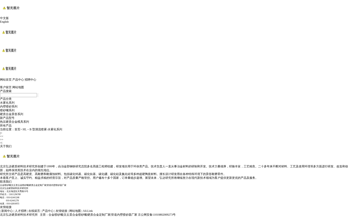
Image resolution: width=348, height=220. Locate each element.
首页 (17, 129)
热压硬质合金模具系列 (14, 121)
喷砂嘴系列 (7, 110)
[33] (9, 76)
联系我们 (6, 181)
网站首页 (6, 79)
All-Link (88, 210)
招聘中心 (30, 79)
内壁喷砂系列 (8, 106)
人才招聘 (20, 210)
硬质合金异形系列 (11, 114)
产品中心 (18, 79)
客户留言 (6, 87)
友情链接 (6, 207)
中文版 (4, 18)
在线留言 (34, 210)
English (4, 21)
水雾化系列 (7, 102)
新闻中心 (7, 210)
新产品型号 (7, 117)
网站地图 (18, 87)
